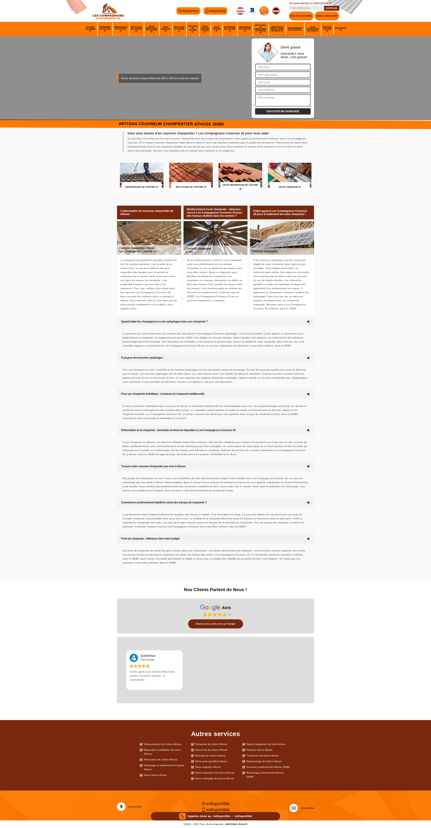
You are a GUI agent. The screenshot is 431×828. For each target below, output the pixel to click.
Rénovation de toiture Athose (160, 759)
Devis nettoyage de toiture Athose (214, 778)
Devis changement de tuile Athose (265, 744)
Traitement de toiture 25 (105, 29)
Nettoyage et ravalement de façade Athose (164, 767)
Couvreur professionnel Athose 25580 (268, 767)
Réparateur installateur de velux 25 (277, 29)
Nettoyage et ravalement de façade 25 (260, 29)
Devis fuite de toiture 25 (205, 29)
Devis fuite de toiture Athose (211, 749)
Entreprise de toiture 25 (229, 29)
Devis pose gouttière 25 (179, 29)
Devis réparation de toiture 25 (151, 29)
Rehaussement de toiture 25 (295, 29)
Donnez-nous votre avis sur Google (215, 624)
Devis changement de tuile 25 (312, 29)
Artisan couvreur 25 (90, 29)
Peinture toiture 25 (327, 29)
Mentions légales (236, 824)
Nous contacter (327, 16)
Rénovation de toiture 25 (245, 29)
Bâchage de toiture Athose (210, 755)
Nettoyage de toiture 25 (136, 29)
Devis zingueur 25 (165, 29)
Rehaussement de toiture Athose (162, 744)
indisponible (189, 10)
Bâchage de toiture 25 (192, 29)
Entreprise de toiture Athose (211, 744)
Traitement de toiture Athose (262, 755)
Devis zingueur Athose (208, 767)
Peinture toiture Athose (259, 749)
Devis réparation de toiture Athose (214, 772)
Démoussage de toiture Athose (264, 761)
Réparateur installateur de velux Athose (162, 751)
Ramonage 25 (340, 29)
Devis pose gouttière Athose (211, 761)
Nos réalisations (301, 16)
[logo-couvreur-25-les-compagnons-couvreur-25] (108, 11)
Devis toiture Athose (155, 775)
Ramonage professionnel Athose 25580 (265, 774)
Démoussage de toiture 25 (120, 29)
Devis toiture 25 (216, 29)
